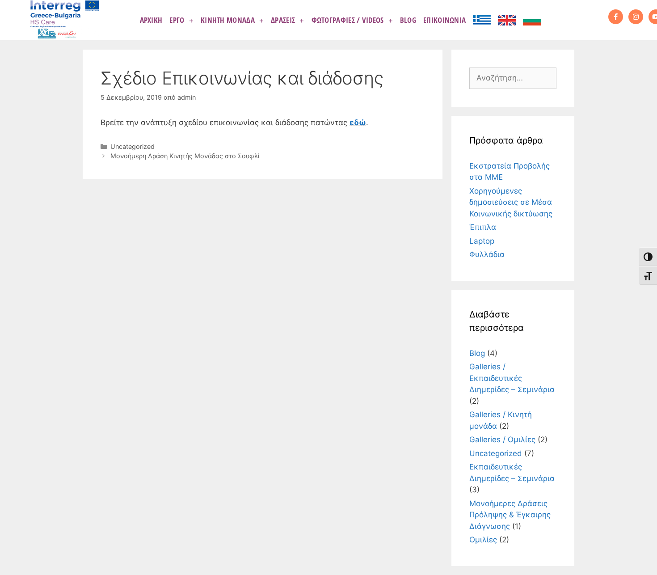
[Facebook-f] (615, 16)
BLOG (408, 20)
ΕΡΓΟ (176, 20)
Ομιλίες (483, 539)
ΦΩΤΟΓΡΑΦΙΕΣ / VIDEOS (348, 20)
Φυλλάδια (487, 254)
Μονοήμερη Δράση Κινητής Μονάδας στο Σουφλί (185, 156)
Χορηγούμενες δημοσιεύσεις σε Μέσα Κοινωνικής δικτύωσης (510, 202)
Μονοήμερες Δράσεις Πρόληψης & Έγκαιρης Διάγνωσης (510, 515)
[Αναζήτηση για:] (512, 77)
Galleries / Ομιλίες (502, 439)
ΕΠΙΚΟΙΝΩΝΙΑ (444, 20)
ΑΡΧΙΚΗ (151, 20)
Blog (477, 353)
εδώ (358, 122)
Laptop (481, 241)
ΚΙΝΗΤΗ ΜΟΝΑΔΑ (228, 20)
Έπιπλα (482, 227)
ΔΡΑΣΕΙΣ (283, 20)
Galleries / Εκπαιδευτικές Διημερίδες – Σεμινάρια (512, 378)
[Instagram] (635, 16)
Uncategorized (132, 146)
